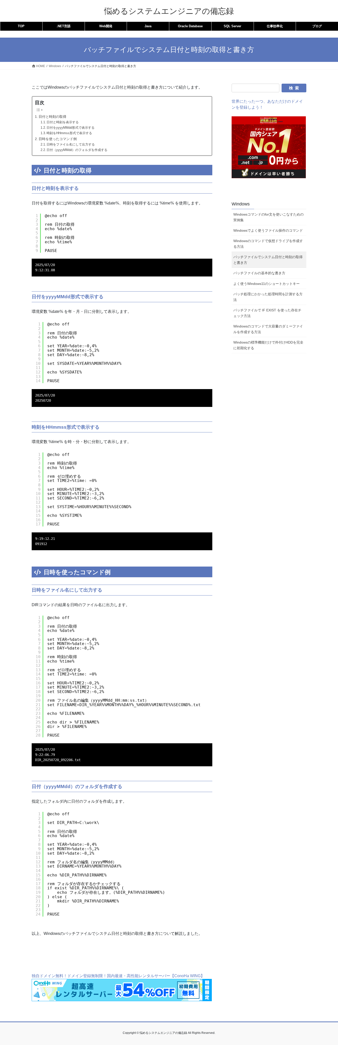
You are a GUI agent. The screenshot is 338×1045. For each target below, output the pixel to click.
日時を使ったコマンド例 (58, 139)
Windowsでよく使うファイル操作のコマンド (268, 230)
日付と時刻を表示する (63, 122)
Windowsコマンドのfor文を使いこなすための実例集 (268, 217)
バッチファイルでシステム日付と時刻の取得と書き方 (268, 260)
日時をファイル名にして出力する (71, 144)
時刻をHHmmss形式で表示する (69, 133)
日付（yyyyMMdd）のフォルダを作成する (77, 150)
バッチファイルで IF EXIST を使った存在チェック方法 (267, 313)
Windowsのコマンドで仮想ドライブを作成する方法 (268, 244)
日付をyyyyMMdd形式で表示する (71, 127)
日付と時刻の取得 (52, 117)
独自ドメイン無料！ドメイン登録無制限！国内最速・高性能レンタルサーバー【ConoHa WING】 (118, 976)
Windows (241, 203)
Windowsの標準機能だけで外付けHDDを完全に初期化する (268, 345)
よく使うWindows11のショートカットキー (266, 284)
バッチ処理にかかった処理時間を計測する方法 (268, 297)
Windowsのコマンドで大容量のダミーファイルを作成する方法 (268, 329)
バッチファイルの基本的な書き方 (259, 273)
